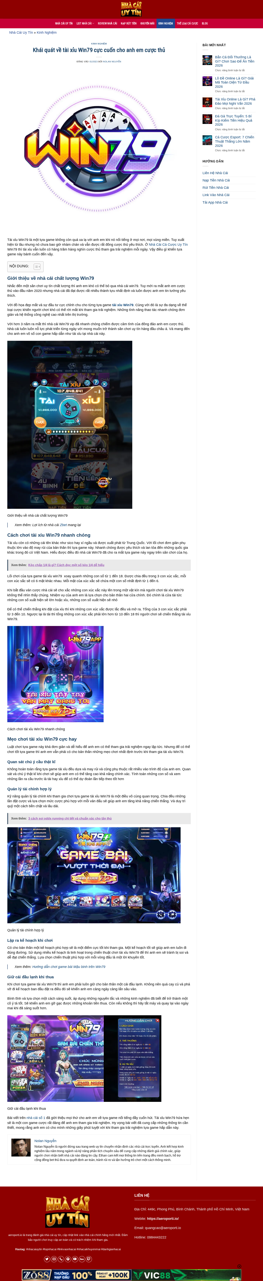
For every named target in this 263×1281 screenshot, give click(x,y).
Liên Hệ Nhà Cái (215, 173)
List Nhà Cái (84, 23)
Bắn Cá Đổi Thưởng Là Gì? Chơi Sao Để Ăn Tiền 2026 (234, 61)
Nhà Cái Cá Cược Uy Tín (168, 245)
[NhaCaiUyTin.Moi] (131, 9)
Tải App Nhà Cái (215, 202)
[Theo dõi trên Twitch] (89, 1259)
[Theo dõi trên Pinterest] (68, 1259)
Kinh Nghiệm (165, 23)
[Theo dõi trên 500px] (82, 1259)
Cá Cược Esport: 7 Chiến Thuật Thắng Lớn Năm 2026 (234, 141)
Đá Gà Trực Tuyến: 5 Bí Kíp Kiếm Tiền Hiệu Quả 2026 (233, 120)
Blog (205, 23)
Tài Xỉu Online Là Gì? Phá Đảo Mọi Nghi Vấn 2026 (235, 101)
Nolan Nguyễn (112, 61)
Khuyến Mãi (148, 23)
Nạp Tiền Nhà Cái (216, 180)
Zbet (63, 525)
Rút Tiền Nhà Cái (216, 188)
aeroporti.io (15, 1235)
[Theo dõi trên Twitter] (47, 1259)
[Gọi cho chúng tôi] (61, 1259)
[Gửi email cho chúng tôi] (54, 1259)
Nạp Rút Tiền (129, 23)
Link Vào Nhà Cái (216, 195)
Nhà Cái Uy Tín (21, 32)
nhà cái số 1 (36, 1118)
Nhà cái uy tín (64, 23)
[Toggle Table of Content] (35, 266)
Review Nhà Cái (107, 23)
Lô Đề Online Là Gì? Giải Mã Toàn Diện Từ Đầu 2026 (234, 82)
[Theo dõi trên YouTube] (75, 1259)
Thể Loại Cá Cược (187, 23)
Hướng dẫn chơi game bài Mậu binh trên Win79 (68, 967)
